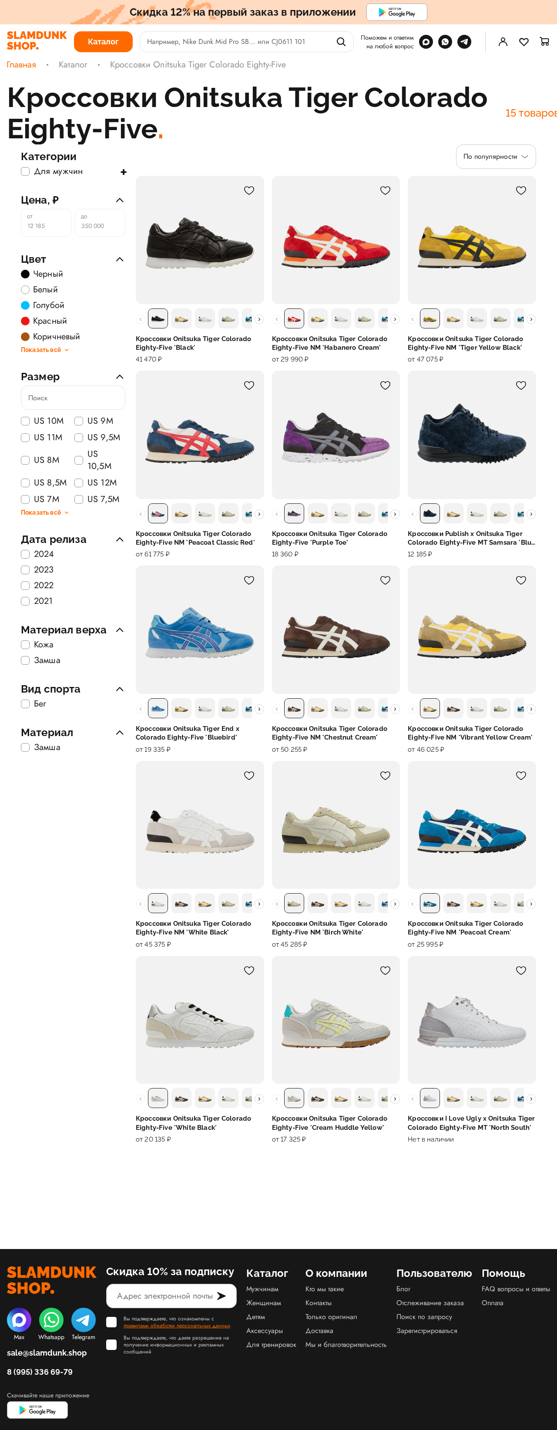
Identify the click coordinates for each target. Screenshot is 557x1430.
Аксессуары (264, 1331)
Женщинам (263, 1303)
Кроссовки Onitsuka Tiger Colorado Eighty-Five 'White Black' (193, 1123)
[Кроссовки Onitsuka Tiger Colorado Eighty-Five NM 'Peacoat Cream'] (472, 825)
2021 (43, 601)
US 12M (102, 483)
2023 (44, 570)
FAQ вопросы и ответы (516, 1289)
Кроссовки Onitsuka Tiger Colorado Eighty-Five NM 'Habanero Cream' (329, 343)
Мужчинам (262, 1289)
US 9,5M (103, 438)
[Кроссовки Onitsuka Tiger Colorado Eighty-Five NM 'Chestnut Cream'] (336, 630)
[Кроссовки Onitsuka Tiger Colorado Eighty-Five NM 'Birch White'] (336, 825)
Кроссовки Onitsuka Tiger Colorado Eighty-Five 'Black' (193, 343)
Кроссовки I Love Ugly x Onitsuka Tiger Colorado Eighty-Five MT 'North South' (471, 1123)
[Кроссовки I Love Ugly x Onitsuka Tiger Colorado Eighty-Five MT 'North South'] (472, 1020)
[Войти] (503, 42)
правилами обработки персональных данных (177, 1326)
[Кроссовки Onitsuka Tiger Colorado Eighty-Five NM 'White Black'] (200, 825)
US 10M (49, 421)
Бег (40, 704)
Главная (21, 64)
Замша (47, 660)
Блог (403, 1289)
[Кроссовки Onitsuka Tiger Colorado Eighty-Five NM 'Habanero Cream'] (336, 240)
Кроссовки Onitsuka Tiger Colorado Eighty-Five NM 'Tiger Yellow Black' (465, 343)
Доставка (319, 1331)
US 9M (100, 421)
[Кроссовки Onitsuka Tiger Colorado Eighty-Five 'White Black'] (200, 1020)
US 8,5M (50, 483)
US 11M (48, 438)
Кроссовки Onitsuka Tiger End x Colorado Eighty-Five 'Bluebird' (187, 733)
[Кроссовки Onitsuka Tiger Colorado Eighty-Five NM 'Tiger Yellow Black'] (472, 240)
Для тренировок (271, 1345)
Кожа (44, 645)
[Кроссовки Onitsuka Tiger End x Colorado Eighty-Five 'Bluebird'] (200, 630)
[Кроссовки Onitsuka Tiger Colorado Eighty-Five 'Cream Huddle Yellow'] (336, 1020)
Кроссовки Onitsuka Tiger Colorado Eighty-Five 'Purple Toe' (329, 538)
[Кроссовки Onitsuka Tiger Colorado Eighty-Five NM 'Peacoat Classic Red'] (200, 435)
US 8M (46, 460)
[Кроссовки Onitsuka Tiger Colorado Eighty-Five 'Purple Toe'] (336, 435)
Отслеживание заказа (430, 1303)
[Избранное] (524, 42)
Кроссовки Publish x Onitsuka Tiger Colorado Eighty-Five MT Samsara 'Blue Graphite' (471, 538)
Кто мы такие (324, 1289)
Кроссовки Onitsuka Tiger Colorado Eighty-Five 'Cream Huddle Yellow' (329, 1123)
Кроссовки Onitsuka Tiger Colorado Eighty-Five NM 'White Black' (193, 928)
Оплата (492, 1303)
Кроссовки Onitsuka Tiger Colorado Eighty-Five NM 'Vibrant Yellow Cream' (470, 733)
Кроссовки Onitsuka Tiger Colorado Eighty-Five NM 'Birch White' (329, 928)
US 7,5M (103, 499)
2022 (44, 585)
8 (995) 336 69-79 (40, 1371)
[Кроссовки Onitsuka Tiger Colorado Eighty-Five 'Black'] (200, 240)
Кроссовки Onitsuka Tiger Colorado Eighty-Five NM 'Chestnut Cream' (329, 733)
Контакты (318, 1303)
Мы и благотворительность (346, 1345)
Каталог (73, 64)
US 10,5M (99, 460)
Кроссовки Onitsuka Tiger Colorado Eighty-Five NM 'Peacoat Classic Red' (195, 538)
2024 (44, 554)
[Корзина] (545, 42)
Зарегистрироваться (426, 1331)
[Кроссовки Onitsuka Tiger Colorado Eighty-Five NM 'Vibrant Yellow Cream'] (472, 630)
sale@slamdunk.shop (47, 1352)
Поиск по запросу (424, 1317)
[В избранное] (249, 190)
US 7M (46, 499)
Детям (255, 1317)
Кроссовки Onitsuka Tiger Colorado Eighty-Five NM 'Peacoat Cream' (465, 928)
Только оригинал (331, 1317)
